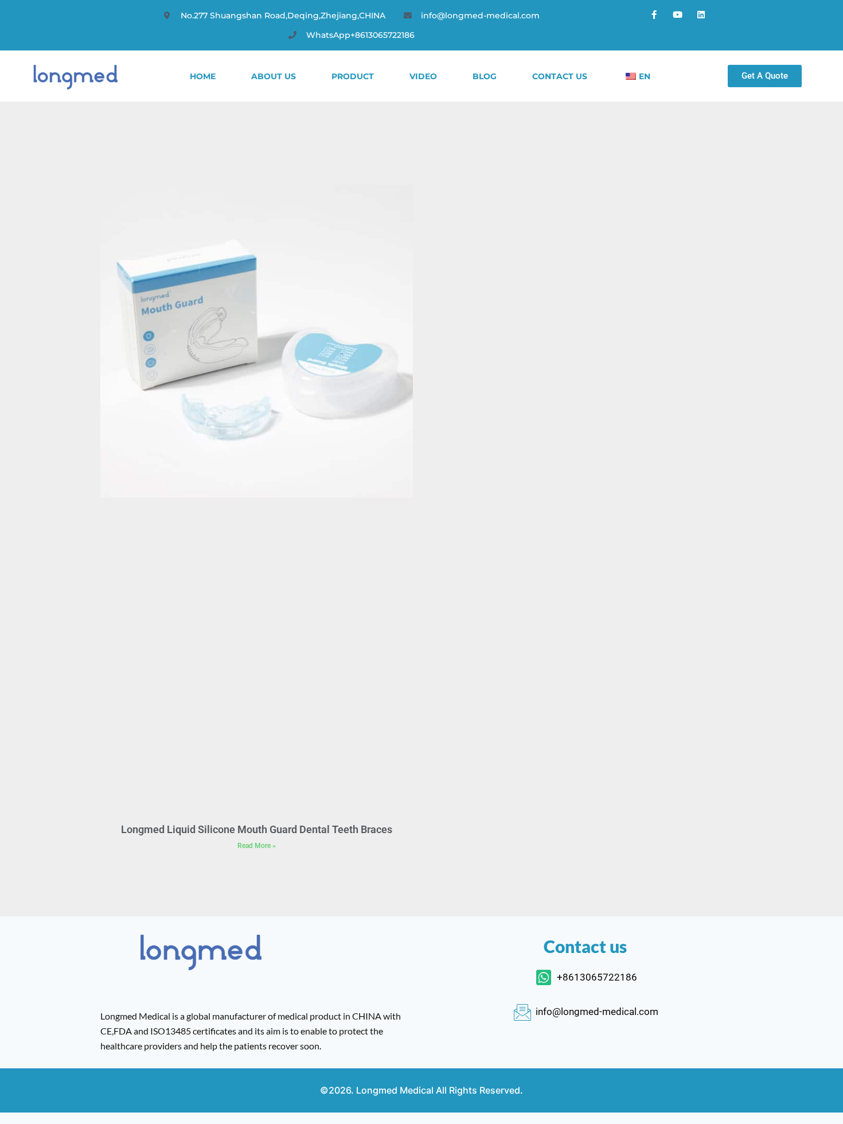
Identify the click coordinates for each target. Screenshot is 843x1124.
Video (423, 76)
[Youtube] (677, 14)
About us (273, 76)
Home (203, 76)
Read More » (256, 846)
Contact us (559, 76)
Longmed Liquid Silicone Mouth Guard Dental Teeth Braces (256, 829)
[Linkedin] (701, 14)
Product (352, 76)
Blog (485, 76)
